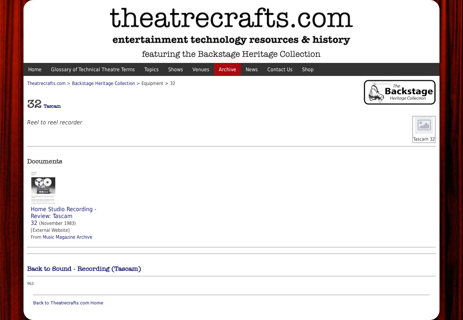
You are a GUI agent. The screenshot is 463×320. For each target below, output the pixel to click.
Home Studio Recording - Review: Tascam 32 (63, 216)
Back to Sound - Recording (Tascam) (84, 269)
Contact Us (280, 69)
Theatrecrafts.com (46, 83)
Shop (308, 69)
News (252, 69)
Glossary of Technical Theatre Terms (93, 69)
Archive (227, 69)
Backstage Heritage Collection (103, 83)
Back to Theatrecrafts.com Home (68, 303)
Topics (151, 69)
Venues (200, 69)
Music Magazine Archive (67, 237)
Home (35, 69)
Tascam (52, 106)
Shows (175, 69)
